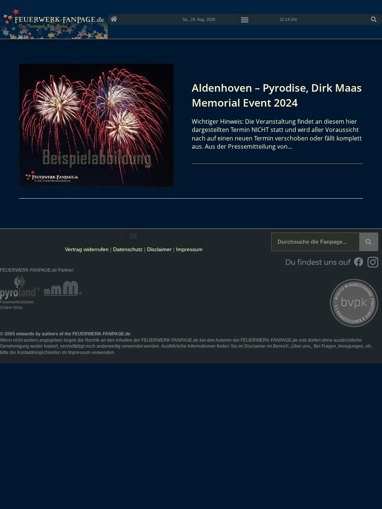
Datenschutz (128, 249)
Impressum (189, 249)
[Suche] (368, 242)
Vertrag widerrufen (87, 249)
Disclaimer (159, 249)
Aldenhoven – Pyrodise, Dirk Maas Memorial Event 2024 (277, 94)
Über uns (300, 346)
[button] (374, 19)
